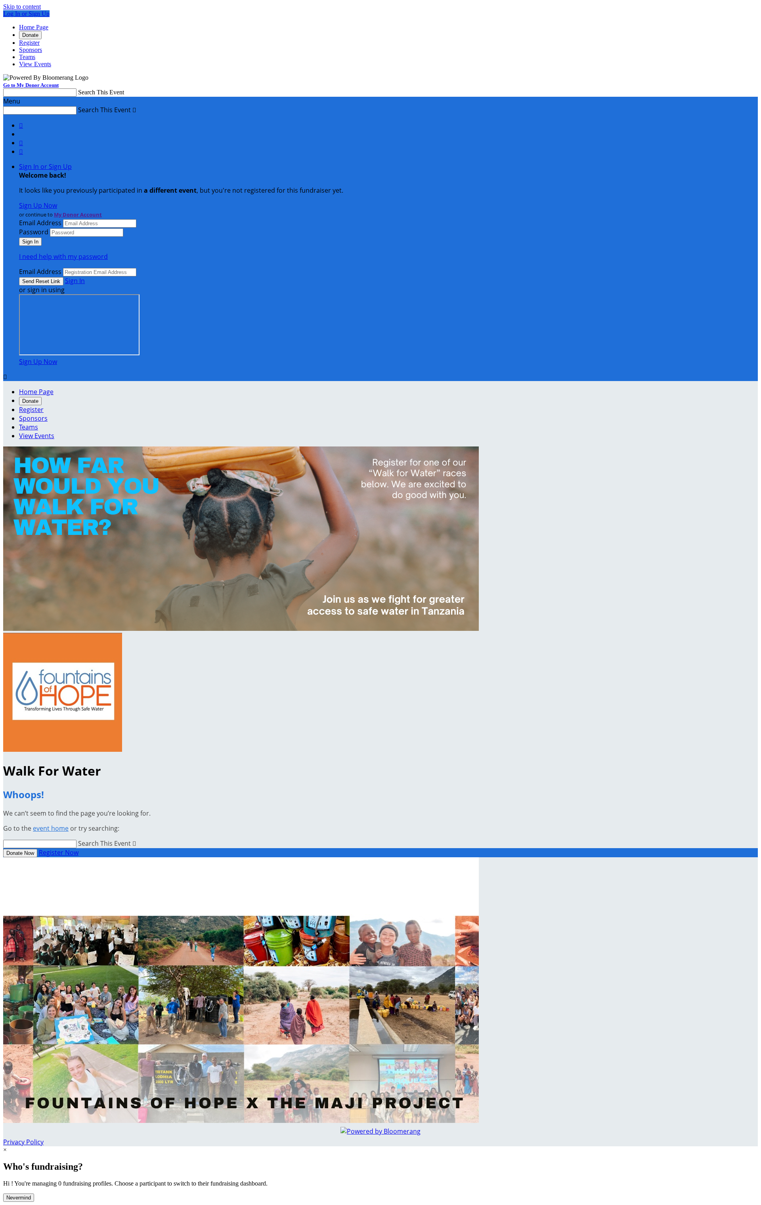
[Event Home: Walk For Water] (62, 749)
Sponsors (30, 49)
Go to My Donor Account (31, 85)
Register (29, 42)
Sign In (75, 280)
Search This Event (101, 92)
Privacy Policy (23, 1142)
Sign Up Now (38, 205)
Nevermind (18, 1198)
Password (33, 232)
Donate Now (20, 853)
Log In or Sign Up (26, 13)
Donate (30, 35)
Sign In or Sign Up (45, 166)
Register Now (58, 852)
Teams (27, 57)
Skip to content (22, 6)
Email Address (40, 222)
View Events (35, 64)
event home (51, 828)
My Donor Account (78, 214)
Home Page (33, 27)
